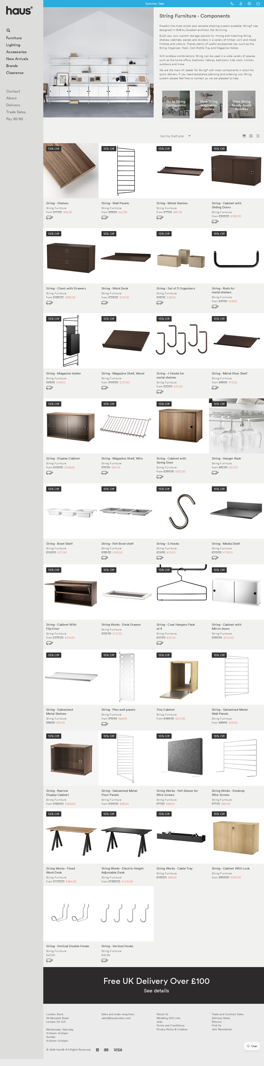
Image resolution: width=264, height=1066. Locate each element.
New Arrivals (17, 58)
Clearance (14, 72)
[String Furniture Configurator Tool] (176, 104)
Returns (217, 1021)
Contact (13, 91)
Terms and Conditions (170, 1025)
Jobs (159, 1021)
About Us (162, 1014)
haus (7, 19)
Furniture (14, 38)
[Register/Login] (241, 3)
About (11, 98)
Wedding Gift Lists (169, 1018)
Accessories (16, 51)
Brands (12, 65)
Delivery (13, 105)
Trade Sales (16, 112)
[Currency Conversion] (249, 3)
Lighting (13, 45)
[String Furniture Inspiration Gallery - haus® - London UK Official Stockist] (209, 104)
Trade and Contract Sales (228, 1014)
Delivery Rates (221, 1018)
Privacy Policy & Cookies (172, 1029)
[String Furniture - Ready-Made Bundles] (241, 104)
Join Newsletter (222, 1029)
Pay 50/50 (14, 119)
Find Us (216, 1025)
